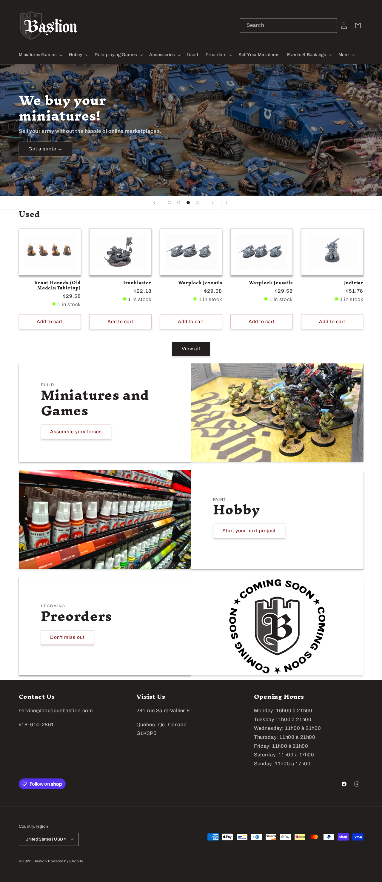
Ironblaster (137, 283)
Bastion (40, 861)
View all (191, 348)
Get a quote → (45, 148)
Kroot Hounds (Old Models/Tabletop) (57, 285)
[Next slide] (212, 202)
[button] (40, 54)
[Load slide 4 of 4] (197, 202)
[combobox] (288, 25)
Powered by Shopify (65, 861)
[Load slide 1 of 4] (169, 202)
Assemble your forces (76, 431)
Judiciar (353, 283)
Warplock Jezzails (200, 283)
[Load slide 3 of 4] (188, 202)
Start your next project (249, 530)
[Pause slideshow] (227, 202)
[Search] (330, 25)
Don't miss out (67, 637)
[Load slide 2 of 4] (179, 202)
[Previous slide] (154, 202)
